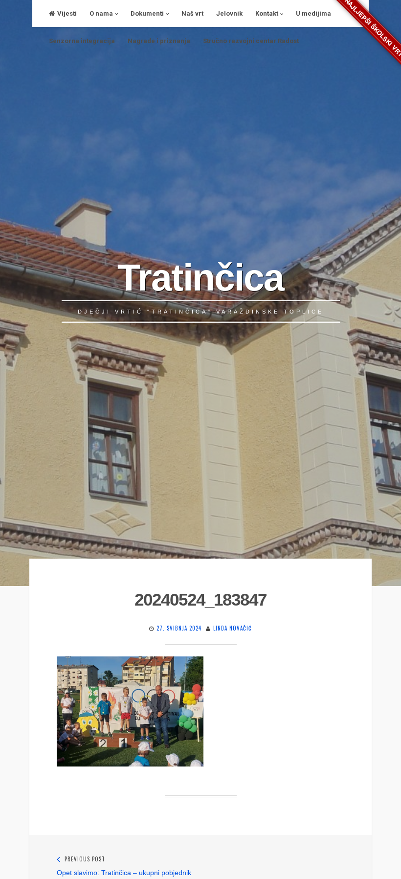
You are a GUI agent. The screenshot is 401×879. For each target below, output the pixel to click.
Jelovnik (229, 13)
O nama (101, 13)
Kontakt (266, 13)
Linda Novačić (232, 628)
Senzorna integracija (82, 41)
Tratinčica (200, 277)
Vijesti (67, 13)
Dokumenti (147, 13)
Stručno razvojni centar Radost (251, 41)
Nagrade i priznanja (159, 41)
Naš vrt (192, 13)
